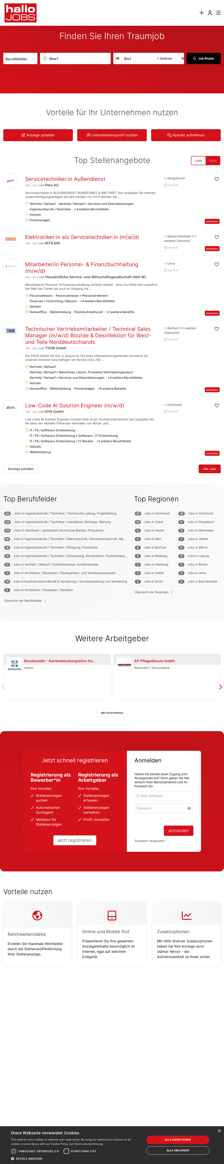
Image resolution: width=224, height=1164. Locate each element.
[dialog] (112, 1145)
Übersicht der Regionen (151, 592)
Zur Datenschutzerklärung (86, 1144)
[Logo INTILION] (11, 239)
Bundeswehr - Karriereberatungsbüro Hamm (61, 661)
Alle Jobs (31, 185)
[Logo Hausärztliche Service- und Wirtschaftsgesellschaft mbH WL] (11, 266)
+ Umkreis (164, 58)
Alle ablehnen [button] (178, 1150)
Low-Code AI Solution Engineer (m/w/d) (74, 405)
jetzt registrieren (75, 840)
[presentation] (201, 13)
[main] (112, 504)
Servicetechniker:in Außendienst (65, 179)
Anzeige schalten (21, 469)
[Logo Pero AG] (11, 181)
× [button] (219, 1131)
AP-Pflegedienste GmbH (154, 661)
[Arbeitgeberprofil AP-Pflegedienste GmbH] (124, 665)
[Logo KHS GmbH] (11, 407)
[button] (181, 58)
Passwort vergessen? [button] (150, 841)
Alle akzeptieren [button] (178, 1140)
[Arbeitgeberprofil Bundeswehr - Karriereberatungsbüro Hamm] (14, 665)
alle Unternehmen (112, 712)
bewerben (212, 221)
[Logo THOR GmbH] (11, 331)
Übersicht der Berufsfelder (23, 600)
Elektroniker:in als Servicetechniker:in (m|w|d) (82, 237)
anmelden (178, 830)
